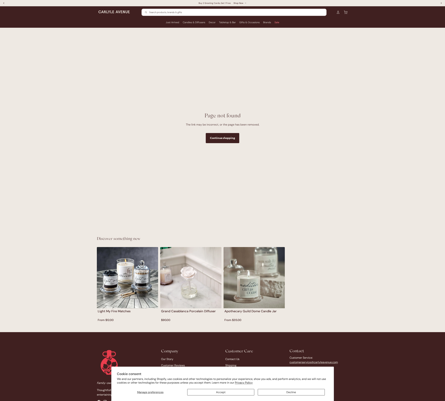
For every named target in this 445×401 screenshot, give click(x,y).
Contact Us (232, 359)
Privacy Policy (244, 382)
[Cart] (346, 12)
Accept (220, 392)
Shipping (230, 365)
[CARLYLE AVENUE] (109, 362)
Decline (291, 392)
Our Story (167, 359)
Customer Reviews (173, 365)
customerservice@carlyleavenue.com (314, 362)
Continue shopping (222, 138)
